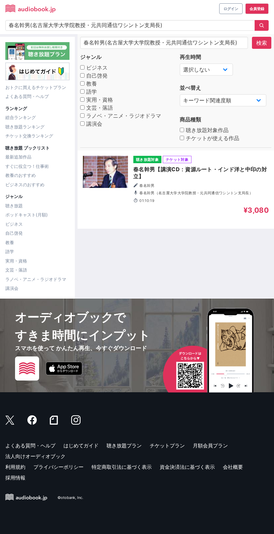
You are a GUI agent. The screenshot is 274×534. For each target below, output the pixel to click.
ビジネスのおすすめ (24, 184)
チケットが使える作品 (211, 138)
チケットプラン (167, 445)
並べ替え (190, 87)
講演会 (11, 288)
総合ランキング (20, 117)
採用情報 (15, 477)
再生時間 (190, 57)
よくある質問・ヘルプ (27, 96)
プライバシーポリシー (58, 467)
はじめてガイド (81, 445)
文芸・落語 (16, 270)
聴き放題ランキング (24, 126)
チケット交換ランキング (29, 135)
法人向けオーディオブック (35, 456)
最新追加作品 (18, 156)
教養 (9, 242)
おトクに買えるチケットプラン (35, 87)
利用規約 (15, 467)
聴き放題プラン (124, 445)
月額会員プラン (210, 445)
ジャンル (91, 57)
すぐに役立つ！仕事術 (27, 166)
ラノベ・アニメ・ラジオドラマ (35, 279)
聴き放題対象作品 (206, 130)
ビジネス (14, 224)
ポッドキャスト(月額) (26, 214)
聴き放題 (14, 205)
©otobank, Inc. (70, 497)
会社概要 (233, 467)
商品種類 (190, 119)
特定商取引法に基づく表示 (122, 467)
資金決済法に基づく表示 (187, 467)
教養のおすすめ (20, 175)
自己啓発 (14, 233)
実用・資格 (16, 260)
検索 (261, 42)
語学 (9, 251)
